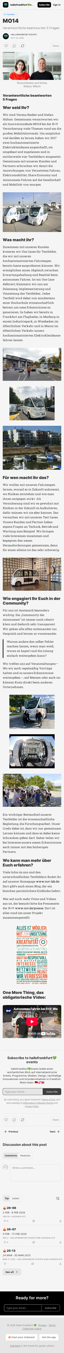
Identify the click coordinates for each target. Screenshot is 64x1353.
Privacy (43, 1325)
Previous (13, 1131)
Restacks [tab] (25, 1155)
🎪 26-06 (9, 1208)
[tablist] (17, 1155)
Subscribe (44, 4)
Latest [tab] (15, 1198)
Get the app (49, 1337)
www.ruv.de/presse (29, 908)
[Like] (6, 45)
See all (9, 1272)
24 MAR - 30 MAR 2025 (17, 1255)
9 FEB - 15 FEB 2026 (15, 1233)
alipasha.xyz (19, 1216)
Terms (52, 1325)
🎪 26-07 (9, 1229)
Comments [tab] (11, 1155)
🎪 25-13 (9, 1250)
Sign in (57, 4)
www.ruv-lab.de (47, 881)
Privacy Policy (32, 1106)
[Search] (57, 1198)
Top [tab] (7, 1198)
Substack (15, 1345)
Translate (10, 14)
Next (52, 1131)
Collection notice (32, 1328)
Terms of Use (48, 1099)
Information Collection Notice (38, 1102)
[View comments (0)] (14, 45)
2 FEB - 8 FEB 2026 (14, 1212)
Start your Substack (23, 1337)
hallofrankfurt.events (24, 34)
